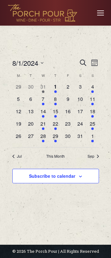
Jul (19, 156)
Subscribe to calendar (52, 176)
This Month (55, 156)
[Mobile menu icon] (100, 13)
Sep (91, 156)
